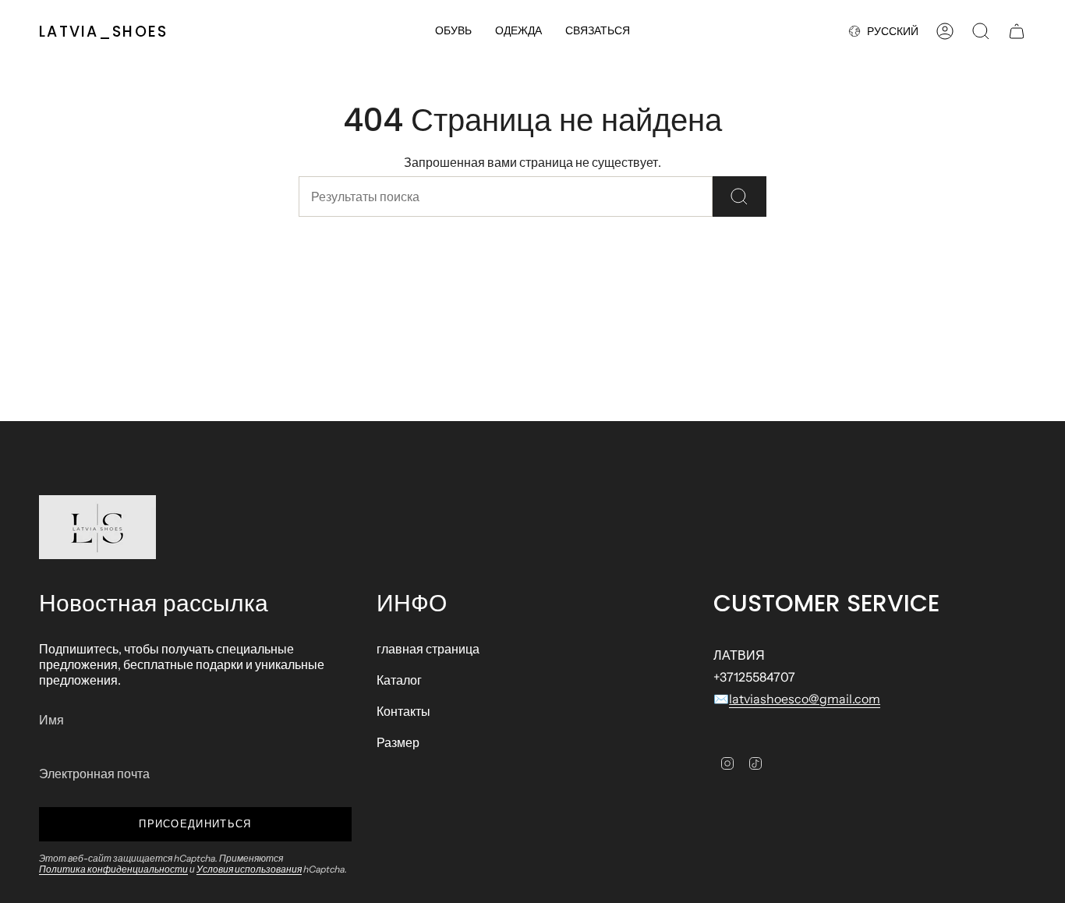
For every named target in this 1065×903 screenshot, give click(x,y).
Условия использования (249, 869)
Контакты (403, 711)
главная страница (428, 649)
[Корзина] (1017, 31)
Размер (398, 742)
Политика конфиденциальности (113, 869)
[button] (453, 31)
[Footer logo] (97, 527)
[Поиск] (739, 196)
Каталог (399, 680)
